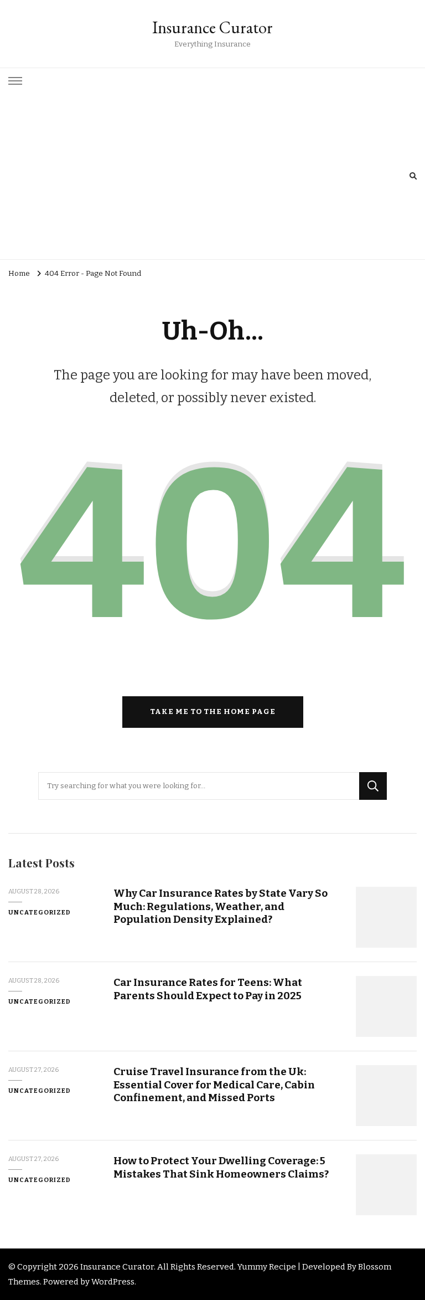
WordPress (112, 1282)
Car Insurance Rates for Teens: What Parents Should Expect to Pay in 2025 (207, 988)
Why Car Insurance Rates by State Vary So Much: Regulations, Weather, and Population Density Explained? (220, 906)
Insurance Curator (212, 27)
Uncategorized (39, 912)
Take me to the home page (213, 711)
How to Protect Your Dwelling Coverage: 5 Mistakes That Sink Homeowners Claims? (221, 1167)
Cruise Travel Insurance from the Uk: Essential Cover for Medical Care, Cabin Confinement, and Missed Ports (214, 1084)
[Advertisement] (209, 176)
